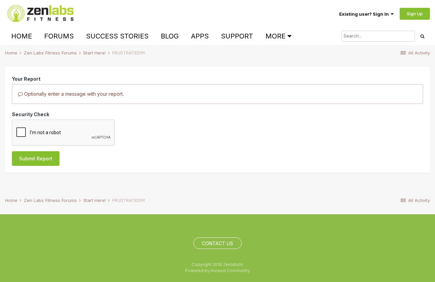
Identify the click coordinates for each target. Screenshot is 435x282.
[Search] (422, 36)
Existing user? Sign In (365, 14)
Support (237, 36)
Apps (200, 36)
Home (21, 36)
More (275, 36)
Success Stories (117, 36)
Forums (59, 36)
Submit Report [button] (35, 158)
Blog (170, 36)
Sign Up (415, 13)
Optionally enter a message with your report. (73, 94)
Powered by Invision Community (217, 270)
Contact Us (217, 243)
